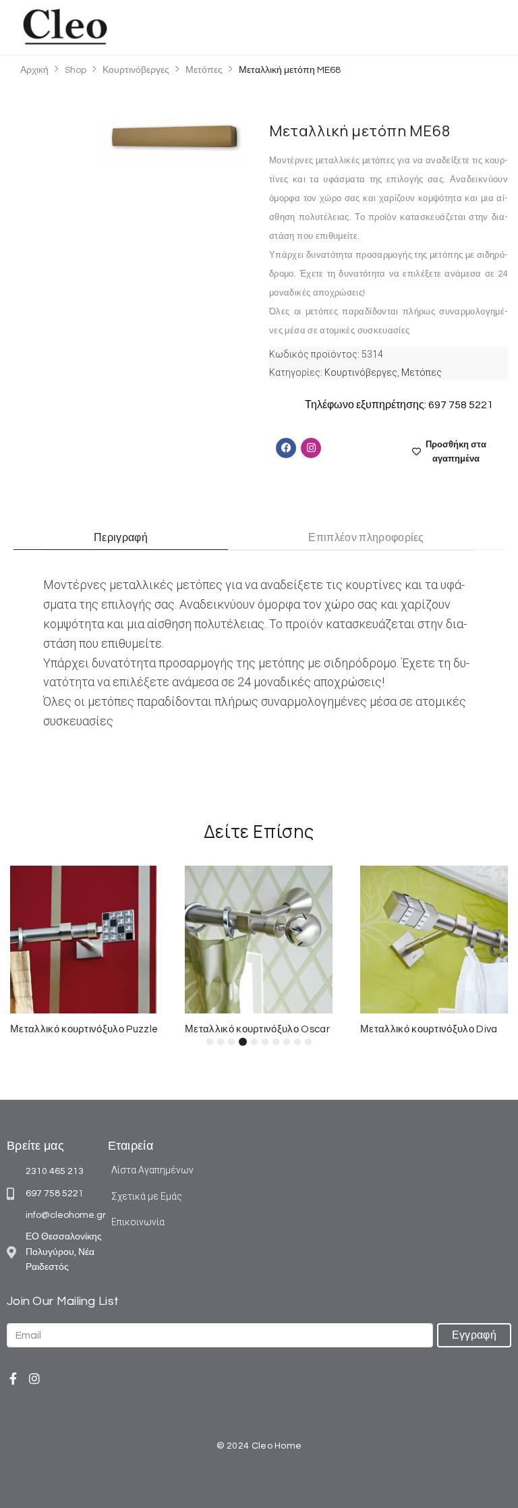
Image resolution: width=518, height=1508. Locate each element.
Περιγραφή (121, 537)
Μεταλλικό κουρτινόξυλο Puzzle (84, 1029)
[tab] (120, 538)
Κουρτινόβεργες (136, 70)
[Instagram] (34, 1378)
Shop (75, 70)
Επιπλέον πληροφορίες (366, 537)
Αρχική (34, 70)
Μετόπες (204, 70)
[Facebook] (286, 448)
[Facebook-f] (13, 1378)
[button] (486, 27)
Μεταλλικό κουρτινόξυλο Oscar (257, 1029)
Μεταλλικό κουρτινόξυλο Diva (429, 1029)
